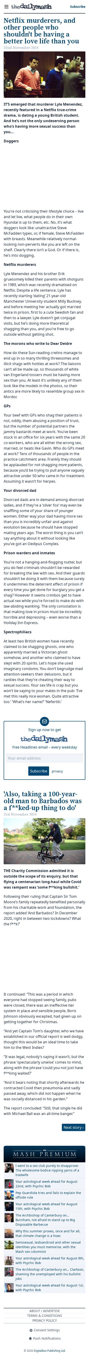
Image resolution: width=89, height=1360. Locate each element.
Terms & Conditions (44, 1315)
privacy (57, 771)
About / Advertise (44, 1311)
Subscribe (38, 771)
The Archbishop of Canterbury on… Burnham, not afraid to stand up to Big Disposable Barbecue (45, 1220)
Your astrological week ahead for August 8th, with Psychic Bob (50, 1260)
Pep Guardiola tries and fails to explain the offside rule (48, 1195)
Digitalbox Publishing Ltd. (49, 1351)
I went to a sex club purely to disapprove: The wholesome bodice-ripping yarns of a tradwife (47, 1170)
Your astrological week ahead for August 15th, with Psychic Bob (46, 1206)
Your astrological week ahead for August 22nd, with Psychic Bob (46, 1183)
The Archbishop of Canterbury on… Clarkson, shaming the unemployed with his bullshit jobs (50, 1274)
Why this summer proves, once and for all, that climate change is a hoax (48, 1233)
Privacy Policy (44, 1320)
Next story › (74, 1127)
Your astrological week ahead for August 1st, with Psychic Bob (50, 1287)
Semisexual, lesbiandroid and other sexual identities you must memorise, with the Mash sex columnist (48, 1247)
